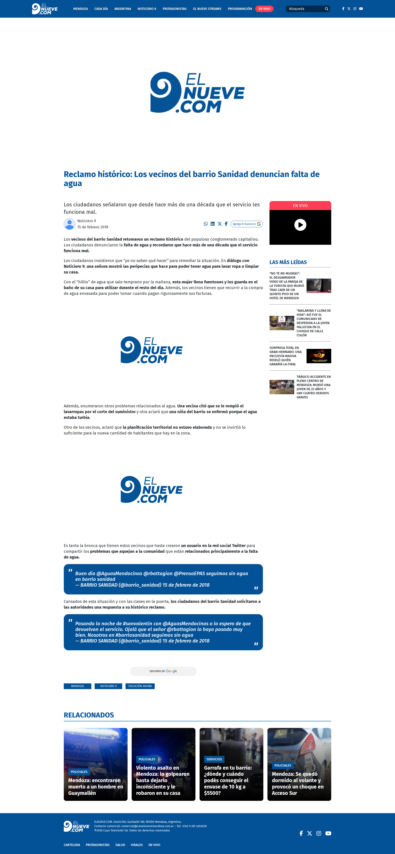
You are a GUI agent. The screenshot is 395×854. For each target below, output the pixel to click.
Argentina (122, 9)
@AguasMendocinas (119, 573)
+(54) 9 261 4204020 (194, 826)
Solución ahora (140, 686)
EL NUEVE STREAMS (207, 9)
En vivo (264, 9)
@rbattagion (158, 573)
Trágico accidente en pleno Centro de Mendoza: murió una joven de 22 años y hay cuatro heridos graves (314, 387)
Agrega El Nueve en (244, 223)
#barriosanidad (133, 635)
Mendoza (80, 9)
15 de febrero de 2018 (186, 585)
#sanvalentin (137, 623)
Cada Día (101, 9)
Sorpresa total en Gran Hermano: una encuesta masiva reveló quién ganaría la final (286, 356)
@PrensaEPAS (189, 573)
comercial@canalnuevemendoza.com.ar (147, 826)
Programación (240, 9)
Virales (137, 845)
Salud (120, 845)
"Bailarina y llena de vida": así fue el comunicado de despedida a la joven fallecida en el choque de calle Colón (314, 323)
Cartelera (72, 845)
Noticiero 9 (147, 9)
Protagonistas (175, 9)
